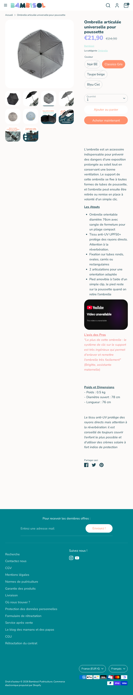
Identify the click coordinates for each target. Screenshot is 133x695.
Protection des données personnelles (31, 609)
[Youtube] (77, 558)
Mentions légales (17, 575)
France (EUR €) (91, 669)
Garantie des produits (20, 588)
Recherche (12, 554)
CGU (8, 636)
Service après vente (19, 623)
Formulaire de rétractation (23, 616)
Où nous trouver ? (17, 602)
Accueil (9, 15)
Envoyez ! (99, 528)
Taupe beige (96, 74)
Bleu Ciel (93, 84)
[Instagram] (71, 558)
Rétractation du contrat (21, 643)
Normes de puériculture (21, 582)
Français (116, 669)
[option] (39, 55)
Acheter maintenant (106, 120)
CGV (8, 568)
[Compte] (117, 4)
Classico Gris (114, 64)
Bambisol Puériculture (40, 681)
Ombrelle (103, 50)
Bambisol (89, 46)
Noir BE (92, 64)
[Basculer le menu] (5, 5)
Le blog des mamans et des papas (29, 629)
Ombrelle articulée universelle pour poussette (41, 15)
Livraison (11, 595)
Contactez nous (15, 561)
